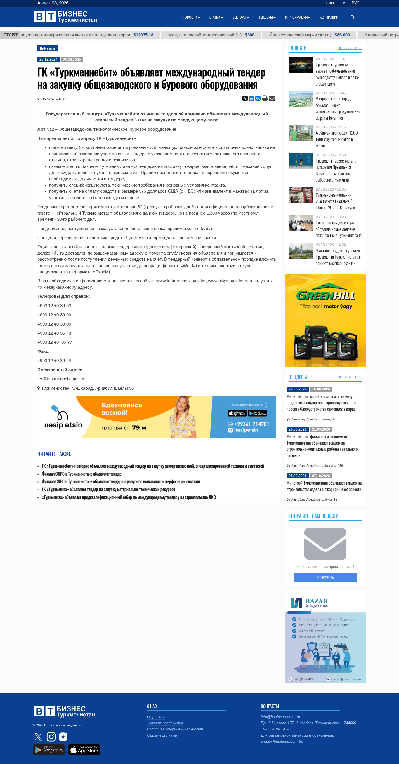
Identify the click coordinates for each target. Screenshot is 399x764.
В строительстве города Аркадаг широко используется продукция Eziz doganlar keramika (338, 108)
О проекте (156, 717)
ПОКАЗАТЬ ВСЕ (350, 48)
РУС (355, 3)
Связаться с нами (162, 735)
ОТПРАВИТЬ (325, 577)
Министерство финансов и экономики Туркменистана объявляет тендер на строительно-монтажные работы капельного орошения (322, 445)
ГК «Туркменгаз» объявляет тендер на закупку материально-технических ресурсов (108, 489)
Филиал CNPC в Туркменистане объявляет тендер (82, 474)
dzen (62, 737)
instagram (50, 737)
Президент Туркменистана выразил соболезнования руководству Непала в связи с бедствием (337, 73)
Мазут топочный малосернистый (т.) (199, 35)
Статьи (214, 17)
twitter (39, 737)
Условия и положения (165, 723)
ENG (330, 3)
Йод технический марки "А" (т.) (297, 35)
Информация (296, 17)
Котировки (329, 17)
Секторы (239, 17)
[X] (245, 98)
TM (343, 3)
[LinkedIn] (251, 98)
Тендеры (298, 377)
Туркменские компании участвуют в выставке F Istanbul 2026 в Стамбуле (335, 201)
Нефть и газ (47, 48)
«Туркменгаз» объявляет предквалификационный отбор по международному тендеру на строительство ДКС (129, 497)
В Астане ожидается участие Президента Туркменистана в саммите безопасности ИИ (338, 256)
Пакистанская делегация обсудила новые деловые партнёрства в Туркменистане (339, 229)
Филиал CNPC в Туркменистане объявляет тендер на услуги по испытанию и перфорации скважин (121, 481)
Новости (298, 47)
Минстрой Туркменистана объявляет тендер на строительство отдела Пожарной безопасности (324, 485)
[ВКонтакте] (258, 98)
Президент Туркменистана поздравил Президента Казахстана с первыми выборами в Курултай (336, 170)
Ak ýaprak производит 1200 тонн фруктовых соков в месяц (337, 139)
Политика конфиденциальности (175, 729)
